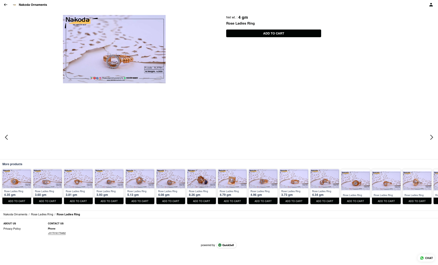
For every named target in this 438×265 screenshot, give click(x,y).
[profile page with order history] (431, 4)
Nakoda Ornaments (33, 4)
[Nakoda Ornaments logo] (14, 4)
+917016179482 (57, 233)
